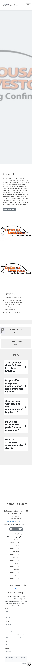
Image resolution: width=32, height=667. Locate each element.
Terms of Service (22, 659)
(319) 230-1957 (20, 5)
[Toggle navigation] (28, 5)
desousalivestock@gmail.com (16, 521)
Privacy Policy (13, 659)
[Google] (16, 589)
